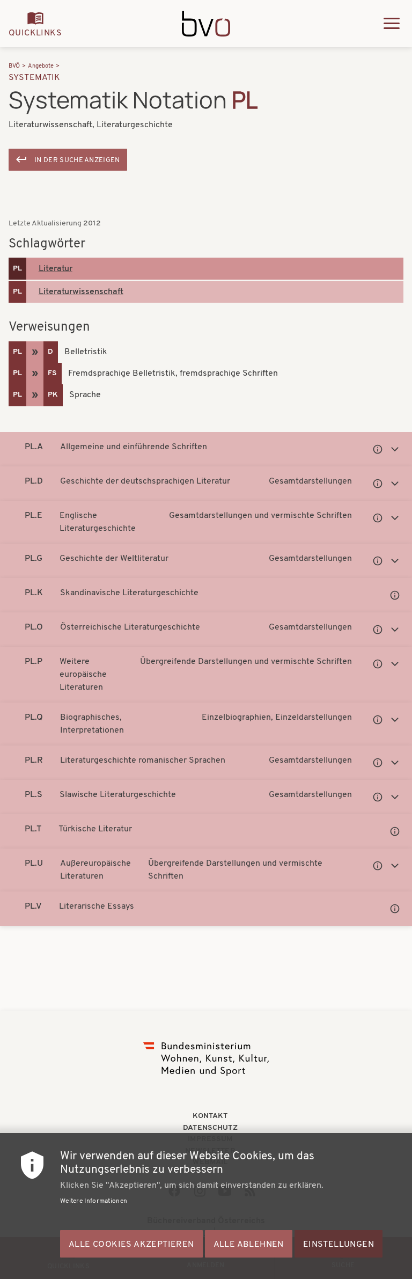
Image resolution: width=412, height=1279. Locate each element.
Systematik (35, 78)
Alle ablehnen (249, 1244)
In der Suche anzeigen (77, 160)
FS (52, 373)
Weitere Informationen (93, 1201)
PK (53, 394)
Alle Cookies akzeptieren (131, 1244)
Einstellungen (338, 1244)
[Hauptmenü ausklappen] (392, 23)
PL (17, 268)
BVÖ (14, 66)
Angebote (41, 66)
